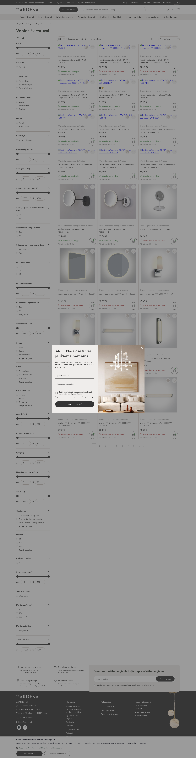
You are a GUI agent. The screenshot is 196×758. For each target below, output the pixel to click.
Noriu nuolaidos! (75, 404)
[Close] (142, 347)
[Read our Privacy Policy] (93, 397)
